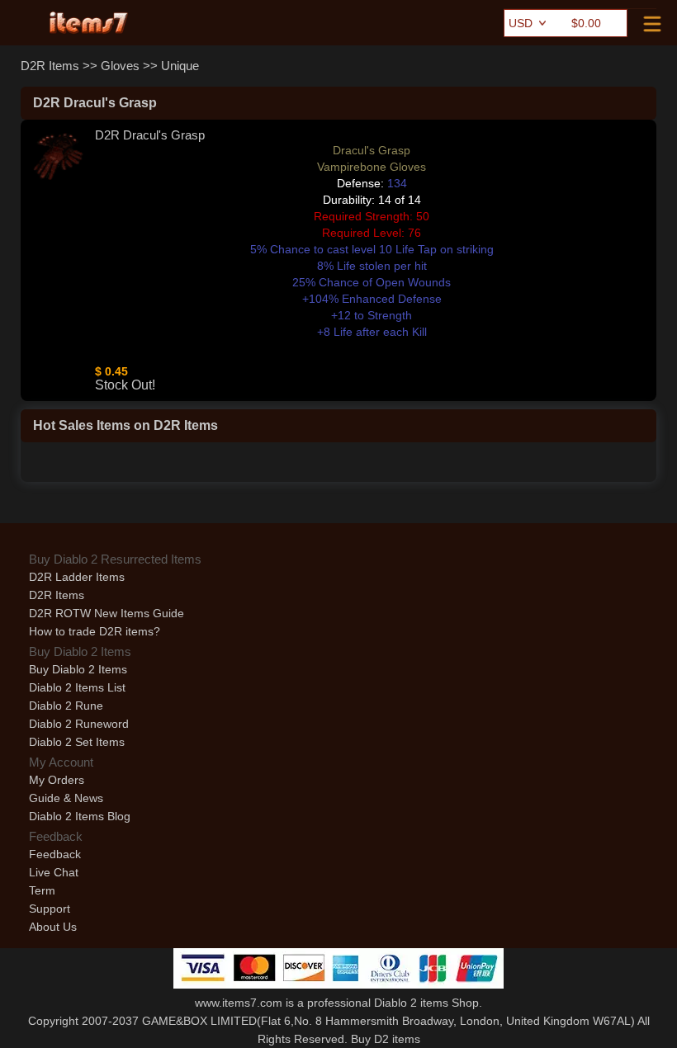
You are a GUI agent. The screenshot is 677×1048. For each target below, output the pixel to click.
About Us (53, 926)
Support (49, 908)
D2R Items (50, 66)
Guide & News (66, 798)
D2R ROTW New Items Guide (106, 613)
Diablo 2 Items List (77, 687)
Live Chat (53, 872)
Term (42, 890)
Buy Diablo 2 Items (78, 669)
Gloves (120, 66)
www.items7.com (238, 1002)
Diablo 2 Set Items (77, 741)
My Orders (56, 779)
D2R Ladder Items (77, 576)
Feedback (55, 854)
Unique (180, 66)
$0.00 (586, 23)
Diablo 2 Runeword (79, 723)
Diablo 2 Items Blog (79, 816)
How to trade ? (94, 631)
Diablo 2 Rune (66, 705)
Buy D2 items (385, 1039)
